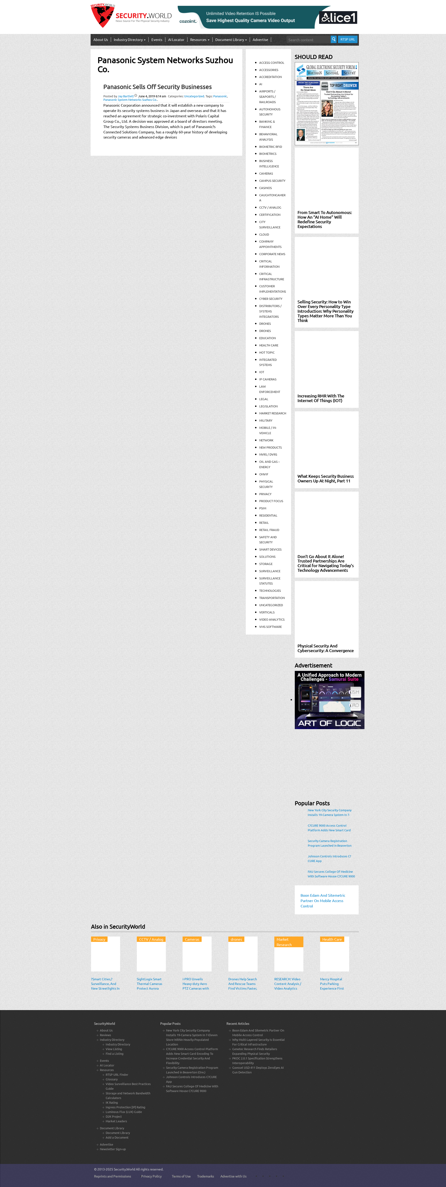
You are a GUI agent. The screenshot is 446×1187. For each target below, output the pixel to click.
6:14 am (152, 96)
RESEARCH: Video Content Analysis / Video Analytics (287, 983)
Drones (265, 323)
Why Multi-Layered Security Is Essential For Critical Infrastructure (258, 1042)
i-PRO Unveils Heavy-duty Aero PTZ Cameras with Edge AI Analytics (196, 986)
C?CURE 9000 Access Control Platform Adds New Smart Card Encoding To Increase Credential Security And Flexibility (329, 827)
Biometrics (267, 154)
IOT (261, 372)
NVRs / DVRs (268, 454)
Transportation (272, 598)
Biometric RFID (270, 147)
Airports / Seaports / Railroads (267, 96)
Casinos (265, 188)
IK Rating (112, 1102)
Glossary (112, 1079)
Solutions (267, 556)
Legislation (268, 406)
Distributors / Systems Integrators (270, 311)
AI (260, 84)
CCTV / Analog (270, 207)
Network (266, 440)
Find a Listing (115, 1053)
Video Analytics (272, 619)
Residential (268, 515)
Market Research (272, 413)
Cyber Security (270, 299)
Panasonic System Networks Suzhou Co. (130, 99)
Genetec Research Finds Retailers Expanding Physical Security (254, 1051)
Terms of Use (181, 1176)
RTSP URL (348, 39)
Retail (264, 522)
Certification (269, 214)
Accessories (268, 70)
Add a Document (117, 1137)
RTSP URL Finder (117, 1074)
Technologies (270, 590)
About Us (100, 39)
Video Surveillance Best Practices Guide (128, 1086)
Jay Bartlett (126, 96)
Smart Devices (270, 549)
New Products (270, 447)
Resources (198, 39)
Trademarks (205, 1176)
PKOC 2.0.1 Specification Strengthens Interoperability (257, 1060)
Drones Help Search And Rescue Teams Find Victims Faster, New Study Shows (242, 986)
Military (265, 420)
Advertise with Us (233, 1176)
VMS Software (270, 627)
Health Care (268, 345)
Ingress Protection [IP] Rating (125, 1107)
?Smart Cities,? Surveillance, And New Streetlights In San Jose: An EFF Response (105, 988)
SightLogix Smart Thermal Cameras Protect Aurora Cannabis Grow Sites (149, 988)
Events (156, 39)
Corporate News (272, 254)
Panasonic (220, 96)
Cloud (264, 234)
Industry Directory (128, 39)
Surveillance (269, 571)
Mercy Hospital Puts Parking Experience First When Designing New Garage (332, 988)
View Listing (114, 1049)
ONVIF (263, 474)
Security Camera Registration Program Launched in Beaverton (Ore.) (329, 843)
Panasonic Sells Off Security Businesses (157, 86)
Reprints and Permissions (112, 1176)
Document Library (230, 39)
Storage (265, 564)
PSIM (262, 508)
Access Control (271, 62)
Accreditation (270, 77)
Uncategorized (194, 96)
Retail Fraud (269, 530)
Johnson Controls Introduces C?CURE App (329, 858)
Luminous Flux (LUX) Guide (124, 1112)
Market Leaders (116, 1121)
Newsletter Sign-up (113, 1149)
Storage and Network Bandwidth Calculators (128, 1095)
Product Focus (271, 501)
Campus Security (272, 181)
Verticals (267, 612)
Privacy (265, 494)
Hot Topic (267, 352)
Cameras (266, 173)
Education (267, 338)
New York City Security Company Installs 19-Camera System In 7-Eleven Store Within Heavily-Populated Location (329, 812)
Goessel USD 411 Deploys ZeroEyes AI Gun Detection (258, 1069)
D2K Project (114, 1116)
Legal (263, 399)
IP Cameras (267, 379)
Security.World (124, 1169)
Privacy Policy (151, 1176)
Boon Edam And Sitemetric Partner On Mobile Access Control (258, 1032)
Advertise (260, 39)
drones (265, 331)
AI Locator (176, 39)
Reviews (105, 1035)
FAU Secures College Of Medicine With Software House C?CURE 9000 (331, 873)
